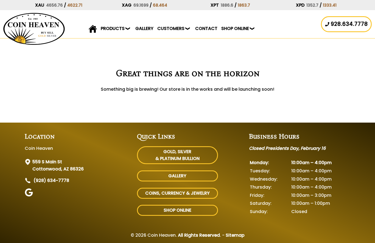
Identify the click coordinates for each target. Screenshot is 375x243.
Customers (170, 28)
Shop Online (235, 28)
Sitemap (235, 235)
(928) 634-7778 (50, 180)
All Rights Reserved (199, 235)
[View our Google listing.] (29, 195)
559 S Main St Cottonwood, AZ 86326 (58, 165)
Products (113, 28)
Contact (206, 28)
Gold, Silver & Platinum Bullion (177, 155)
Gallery (144, 28)
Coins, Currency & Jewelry (177, 193)
